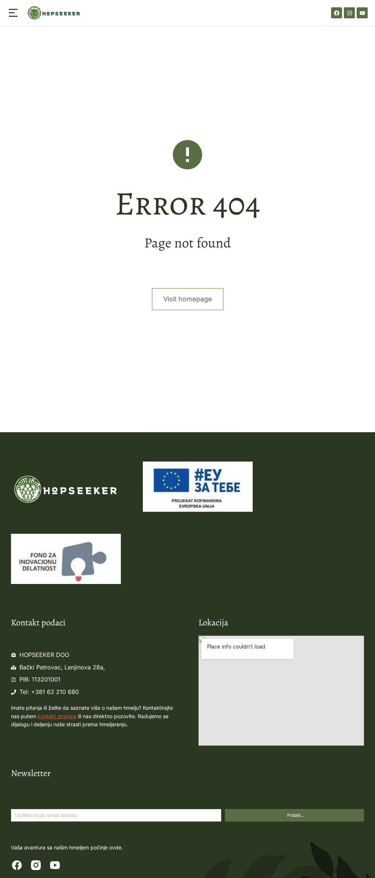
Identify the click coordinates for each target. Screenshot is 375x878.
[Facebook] (336, 12)
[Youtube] (362, 12)
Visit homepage (187, 299)
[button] (13, 13)
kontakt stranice (57, 716)
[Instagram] (349, 12)
